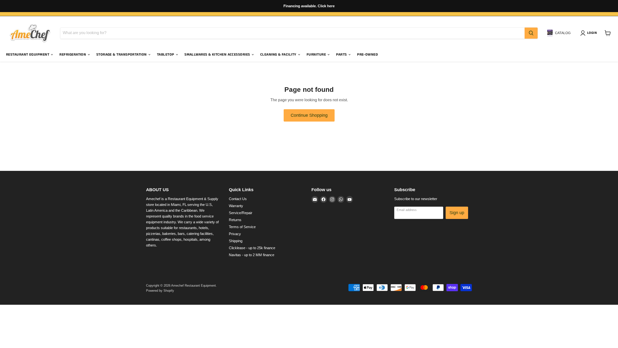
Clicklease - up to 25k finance (252, 248)
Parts (342, 54)
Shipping (235, 241)
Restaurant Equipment (28, 54)
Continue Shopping (309, 115)
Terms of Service (242, 227)
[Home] (30, 33)
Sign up (456, 212)
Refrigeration (73, 54)
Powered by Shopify (160, 290)
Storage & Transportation (122, 54)
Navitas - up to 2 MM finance (251, 255)
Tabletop (166, 54)
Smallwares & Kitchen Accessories (217, 54)
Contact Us (238, 199)
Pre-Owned (367, 54)
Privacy (235, 234)
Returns (235, 220)
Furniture (317, 54)
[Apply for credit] (309, 6)
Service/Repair (240, 213)
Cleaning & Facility (278, 54)
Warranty (236, 206)
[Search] (531, 33)
